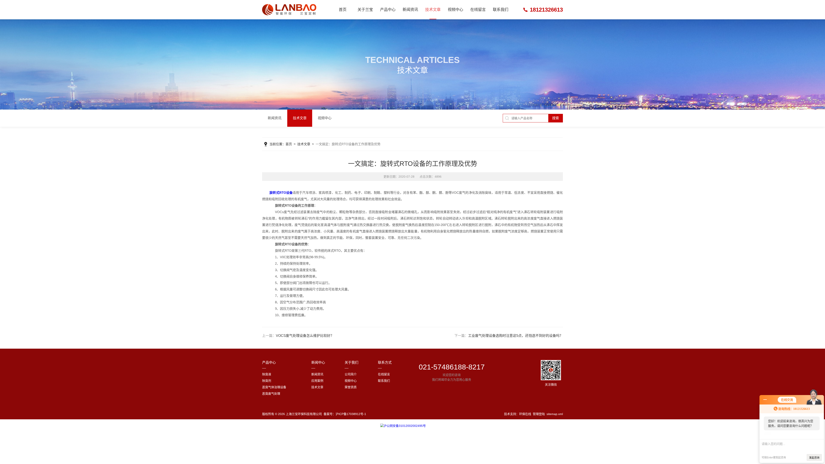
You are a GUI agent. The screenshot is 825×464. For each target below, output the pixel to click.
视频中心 (455, 10)
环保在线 (525, 414)
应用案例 (317, 380)
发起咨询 (814, 457)
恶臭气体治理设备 (274, 387)
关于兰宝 (365, 10)
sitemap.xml (555, 414)
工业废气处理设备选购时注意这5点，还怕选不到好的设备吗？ (515, 335)
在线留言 (478, 10)
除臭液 (266, 374)
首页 (343, 10)
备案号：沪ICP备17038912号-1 (345, 414)
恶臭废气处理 (271, 393)
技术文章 (433, 10)
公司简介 (351, 374)
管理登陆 (539, 414)
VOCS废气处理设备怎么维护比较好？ (305, 335)
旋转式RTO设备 (281, 192)
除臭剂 (266, 380)
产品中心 (388, 10)
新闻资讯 (410, 10)
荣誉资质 (351, 387)
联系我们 (500, 10)
